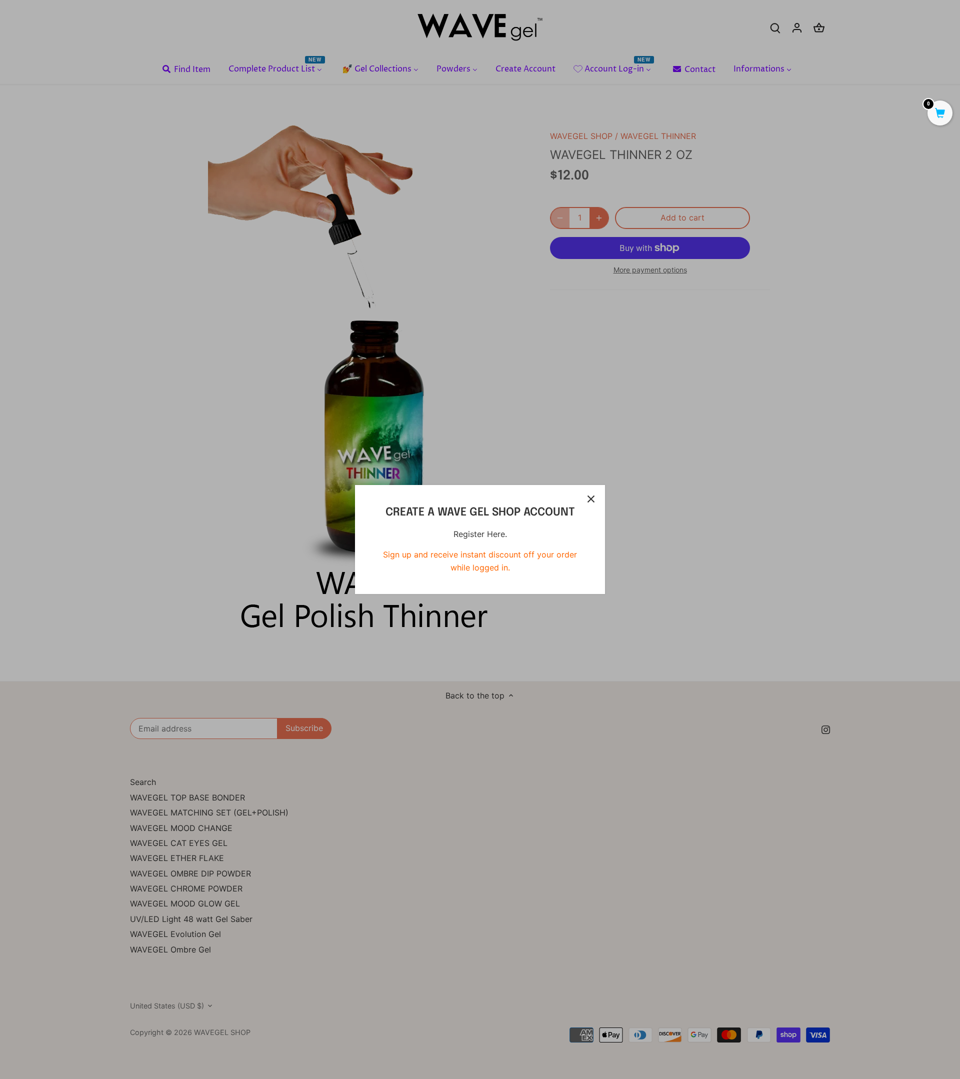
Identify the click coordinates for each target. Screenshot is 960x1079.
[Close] (591, 499)
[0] (940, 114)
